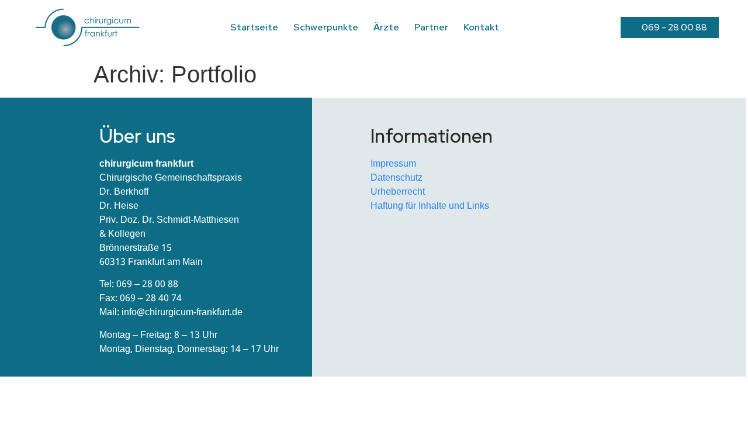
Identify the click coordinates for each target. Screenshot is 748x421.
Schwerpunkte (325, 27)
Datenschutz (396, 178)
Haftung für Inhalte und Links (429, 206)
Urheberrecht (397, 192)
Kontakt (481, 27)
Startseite (254, 27)
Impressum (393, 164)
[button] (670, 27)
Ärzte (386, 27)
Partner (431, 27)
